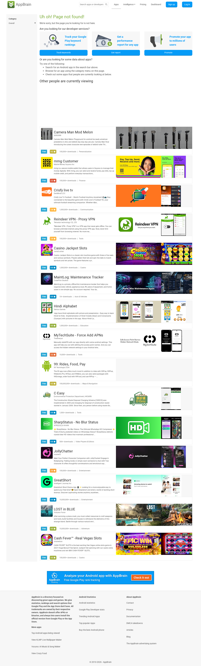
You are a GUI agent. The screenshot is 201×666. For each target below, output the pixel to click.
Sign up (171, 4)
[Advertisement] (116, 104)
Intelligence (129, 4)
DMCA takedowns (134, 623)
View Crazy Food (39, 653)
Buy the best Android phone (91, 630)
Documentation (133, 616)
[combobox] (91, 4)
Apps (116, 4)
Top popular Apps (87, 623)
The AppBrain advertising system (141, 643)
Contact (130, 603)
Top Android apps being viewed (45, 633)
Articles (129, 630)
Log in (187, 4)
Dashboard (156, 4)
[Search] (106, 4)
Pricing (143, 4)
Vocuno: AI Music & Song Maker (45, 646)
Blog (128, 637)
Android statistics (87, 603)
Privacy (129, 609)
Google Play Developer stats (91, 609)
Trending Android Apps (89, 616)
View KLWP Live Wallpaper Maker (46, 640)
